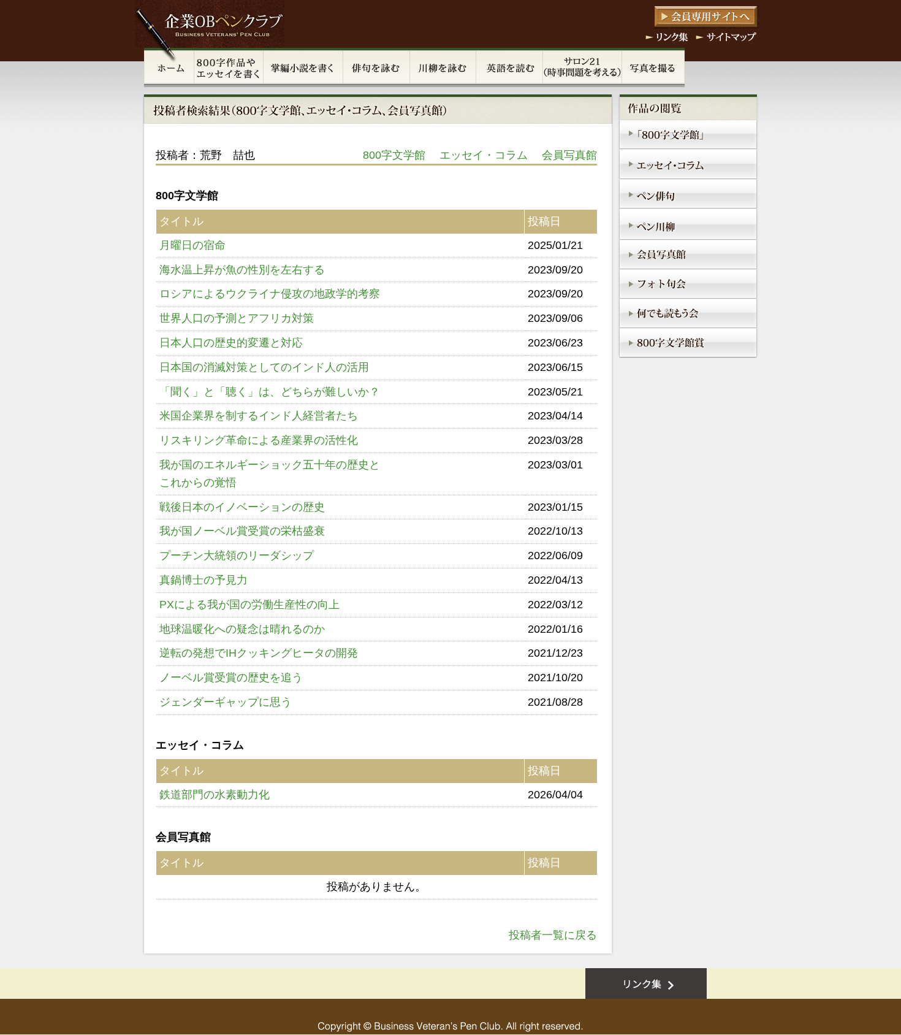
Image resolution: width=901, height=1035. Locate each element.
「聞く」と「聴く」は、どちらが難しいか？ (269, 392)
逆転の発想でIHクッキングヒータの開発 (258, 653)
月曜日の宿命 (192, 245)
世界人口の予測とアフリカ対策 (236, 318)
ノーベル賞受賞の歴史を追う (231, 677)
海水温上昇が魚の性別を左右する (242, 270)
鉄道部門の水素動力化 (214, 795)
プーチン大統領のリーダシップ (236, 555)
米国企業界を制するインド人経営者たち (258, 416)
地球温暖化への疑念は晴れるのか (242, 629)
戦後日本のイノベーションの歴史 (242, 507)
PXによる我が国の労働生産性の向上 (249, 604)
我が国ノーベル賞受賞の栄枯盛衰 (242, 531)
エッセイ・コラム (483, 155)
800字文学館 (394, 155)
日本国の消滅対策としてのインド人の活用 (264, 367)
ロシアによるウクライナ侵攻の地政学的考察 (269, 294)
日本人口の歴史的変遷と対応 (231, 343)
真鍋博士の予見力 (203, 580)
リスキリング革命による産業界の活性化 (258, 440)
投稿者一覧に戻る (553, 935)
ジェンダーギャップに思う (225, 702)
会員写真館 (569, 155)
